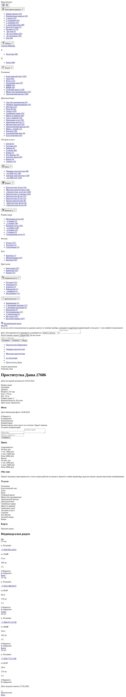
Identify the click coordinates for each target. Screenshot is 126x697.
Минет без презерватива (18, 92)
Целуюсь (11, 107)
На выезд (12, 29)
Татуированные (14, 312)
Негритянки (13, 293)
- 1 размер (11, 221)
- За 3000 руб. (13, 173)
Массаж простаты (15, 124)
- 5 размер (11, 232)
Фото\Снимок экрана (10, 335)
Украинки (11, 285)
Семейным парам (15, 113)
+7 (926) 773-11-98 (8, 659)
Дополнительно (10, 299)
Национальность (11, 278)
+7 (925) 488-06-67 (8, 586)
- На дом (11, 31)
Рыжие (10, 273)
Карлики (11, 255)
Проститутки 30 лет (16, 196)
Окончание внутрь (15, 122)
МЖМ (10, 85)
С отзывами (13, 20)
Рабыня (10, 148)
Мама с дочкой (14, 129)
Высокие (11, 260)
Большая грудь (14, 226)
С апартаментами (15, 25)
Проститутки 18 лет (16, 187)
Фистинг (11, 131)
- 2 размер (12, 223)
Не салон (12, 316)
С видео (11, 18)
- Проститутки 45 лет (16, 205)
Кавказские (12, 289)
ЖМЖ (10, 87)
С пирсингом (13, 314)
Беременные (12, 303)
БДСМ (10, 144)
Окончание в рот (15, 120)
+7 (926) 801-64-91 (8, 550)
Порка (10, 153)
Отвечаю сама (7, 369)
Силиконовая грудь (15, 234)
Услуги (7, 68)
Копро (10, 159)
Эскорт (11, 111)
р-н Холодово (11, 358)
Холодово (12, 54)
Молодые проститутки (18, 190)
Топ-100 (9, 38)
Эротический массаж (17, 94)
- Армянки (11, 291)
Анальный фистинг (15, 133)
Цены (6, 167)
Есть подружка (14, 135)
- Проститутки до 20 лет (18, 192)
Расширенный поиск (12, 323)
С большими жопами (16, 305)
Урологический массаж (17, 127)
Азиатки (11, 287)
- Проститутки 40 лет (16, 203)
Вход (3, 695)
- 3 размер (12, 228)
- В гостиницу (14, 36)
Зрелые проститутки (16, 201)
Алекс (3, 612)
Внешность (9, 210)
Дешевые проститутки (17, 171)
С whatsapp (12, 23)
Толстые (11, 245)
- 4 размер (12, 230)
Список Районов (8, 46)
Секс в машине (14, 118)
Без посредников (15, 319)
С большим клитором (16, 307)
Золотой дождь (14, 157)
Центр (10, 62)
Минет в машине (15, 116)
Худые (11, 243)
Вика (3, 575)
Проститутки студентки (18, 194)
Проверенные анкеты (17, 16)
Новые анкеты (14, 14)
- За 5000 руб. (14, 178)
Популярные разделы (13, 9)
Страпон (11, 150)
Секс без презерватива (16, 102)
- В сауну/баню (14, 34)
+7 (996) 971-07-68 (8, 622)
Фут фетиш (12, 155)
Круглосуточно (13, 27)
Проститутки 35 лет (16, 198)
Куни (10, 81)
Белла (3, 648)
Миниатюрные (14, 258)
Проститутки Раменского (16, 345)
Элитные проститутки (17, 176)
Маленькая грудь (15, 219)
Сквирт (11, 161)
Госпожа (11, 146)
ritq (2, 539)
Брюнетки (12, 270)
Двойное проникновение (18, 105)
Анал (10, 79)
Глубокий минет (15, 90)
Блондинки (12, 268)
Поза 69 (11, 109)
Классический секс (16, 76)
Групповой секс (14, 83)
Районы (7, 43)
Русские (11, 282)
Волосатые (12, 310)
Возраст (7, 183)
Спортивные (12, 247)
